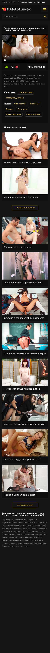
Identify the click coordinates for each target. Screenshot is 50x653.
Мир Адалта (19, 104)
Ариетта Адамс (33, 114)
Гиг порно (22, 109)
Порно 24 (34, 104)
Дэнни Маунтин (13, 114)
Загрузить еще (25, 505)
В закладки (36, 67)
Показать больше (25, 208)
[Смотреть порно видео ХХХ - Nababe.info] (16, 9)
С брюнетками (25, 92)
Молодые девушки (15, 98)
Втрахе (9, 109)
